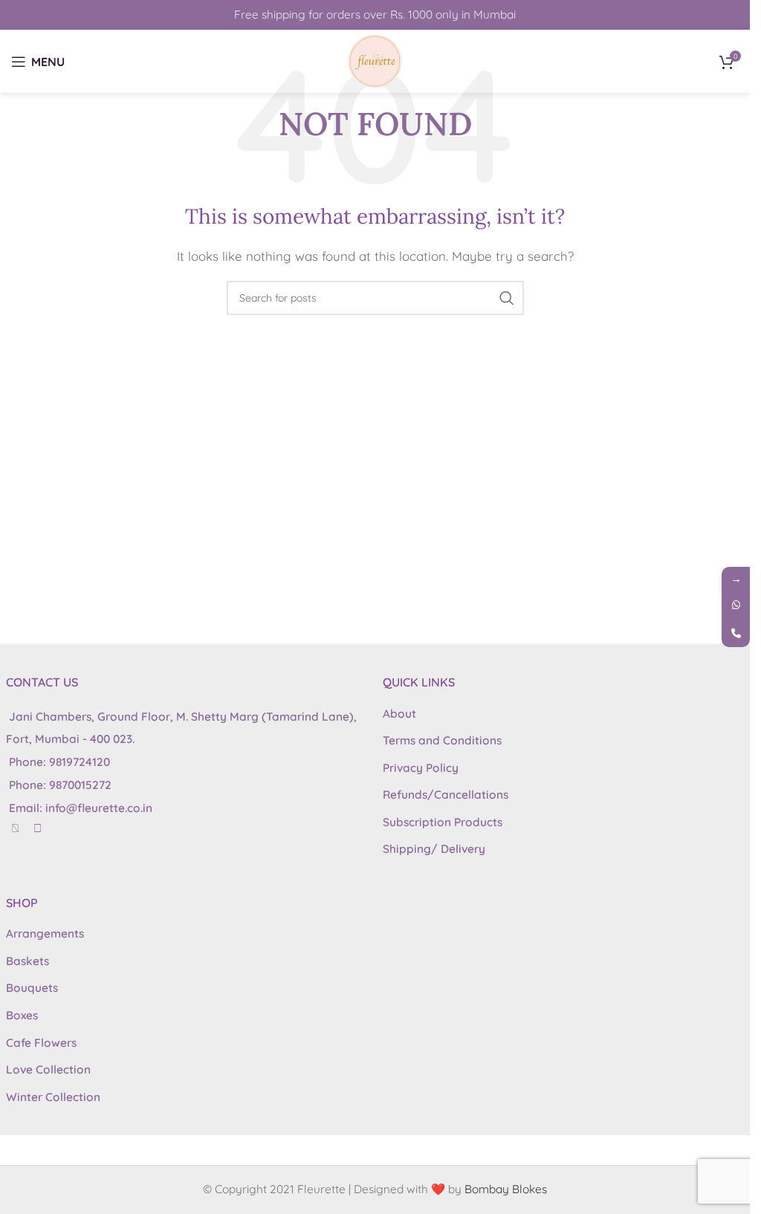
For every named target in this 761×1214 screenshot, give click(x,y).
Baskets (27, 961)
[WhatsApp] (736, 605)
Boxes (22, 1015)
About (399, 714)
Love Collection (48, 1069)
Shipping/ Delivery (434, 849)
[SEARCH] (507, 298)
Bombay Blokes (505, 1189)
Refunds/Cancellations (445, 795)
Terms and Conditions (442, 740)
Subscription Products (442, 822)
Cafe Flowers (41, 1043)
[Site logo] (375, 60)
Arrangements (45, 933)
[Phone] (736, 633)
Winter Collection (53, 1097)
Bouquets (32, 988)
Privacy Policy (421, 768)
